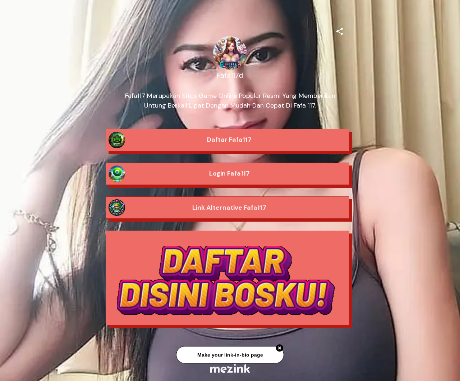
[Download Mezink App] (230, 368)
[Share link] (339, 30)
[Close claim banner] (279, 349)
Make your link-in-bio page (230, 356)
